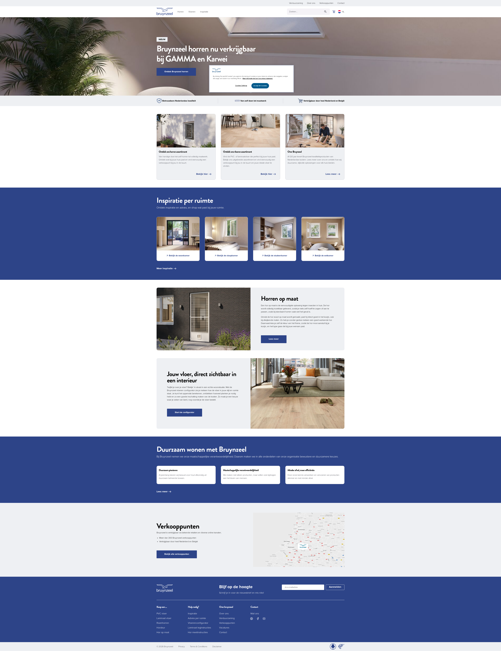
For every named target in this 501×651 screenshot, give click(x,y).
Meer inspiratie (165, 268)
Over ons (311, 3)
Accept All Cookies (260, 85)
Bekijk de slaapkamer (227, 256)
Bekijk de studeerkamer (275, 256)
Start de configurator (184, 412)
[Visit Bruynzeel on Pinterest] (251, 618)
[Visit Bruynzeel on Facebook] (257, 618)
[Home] (165, 12)
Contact (341, 3)
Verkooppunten (326, 3)
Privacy (181, 647)
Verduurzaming (296, 3)
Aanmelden (335, 587)
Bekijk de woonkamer (179, 256)
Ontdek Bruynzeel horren (176, 72)
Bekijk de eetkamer (324, 256)
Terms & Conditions (198, 647)
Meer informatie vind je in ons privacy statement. (258, 78)
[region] (251, 78)
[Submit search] (325, 11)
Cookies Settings (241, 85)
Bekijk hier (202, 174)
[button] (250, 56)
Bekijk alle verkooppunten (176, 554)
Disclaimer (217, 647)
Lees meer (331, 174)
